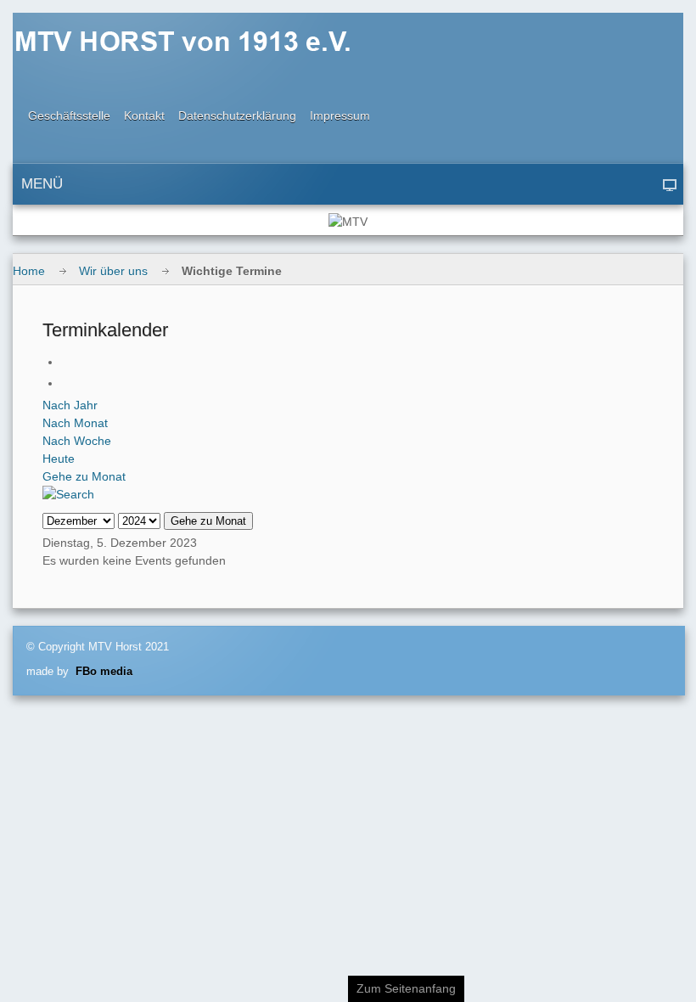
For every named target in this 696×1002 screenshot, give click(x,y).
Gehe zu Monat (84, 476)
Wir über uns (113, 271)
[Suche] (68, 494)
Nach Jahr (70, 405)
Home (29, 271)
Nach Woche (76, 441)
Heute (58, 458)
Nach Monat (75, 423)
